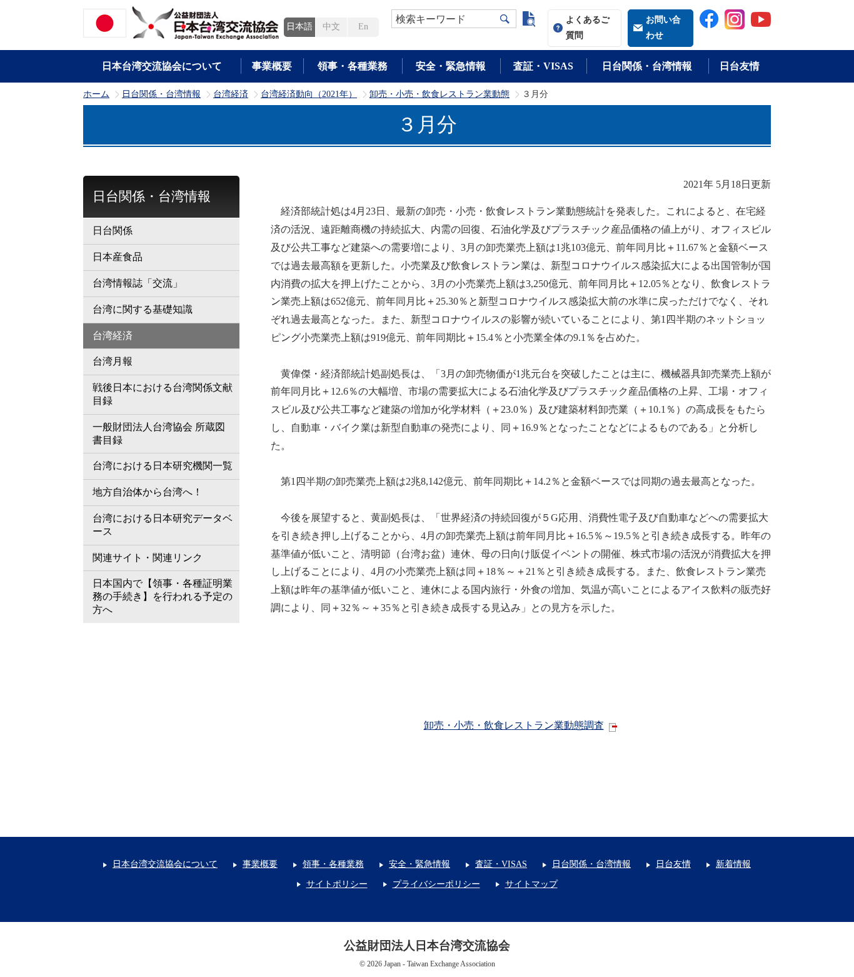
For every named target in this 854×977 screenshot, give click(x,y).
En (363, 26)
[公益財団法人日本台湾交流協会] (183, 23)
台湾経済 (230, 94)
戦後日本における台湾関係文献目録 (163, 394)
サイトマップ (531, 884)
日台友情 (740, 66)
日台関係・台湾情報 (647, 66)
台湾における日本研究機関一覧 (163, 465)
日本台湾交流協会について (162, 66)
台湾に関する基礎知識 (143, 309)
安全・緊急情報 (451, 66)
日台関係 (113, 230)
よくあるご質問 (588, 27)
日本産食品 (118, 256)
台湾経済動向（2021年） (309, 94)
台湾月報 (113, 361)
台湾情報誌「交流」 (138, 283)
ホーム (96, 94)
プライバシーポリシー (436, 884)
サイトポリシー (337, 884)
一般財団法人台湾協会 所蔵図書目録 (159, 433)
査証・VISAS (543, 66)
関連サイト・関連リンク (148, 557)
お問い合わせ (663, 27)
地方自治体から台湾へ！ (148, 492)
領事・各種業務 (353, 66)
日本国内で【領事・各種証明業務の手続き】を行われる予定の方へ (163, 596)
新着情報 (733, 864)
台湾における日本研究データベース (163, 525)
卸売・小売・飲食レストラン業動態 (439, 94)
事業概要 (272, 66)
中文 (331, 26)
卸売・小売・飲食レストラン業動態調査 (514, 725)
